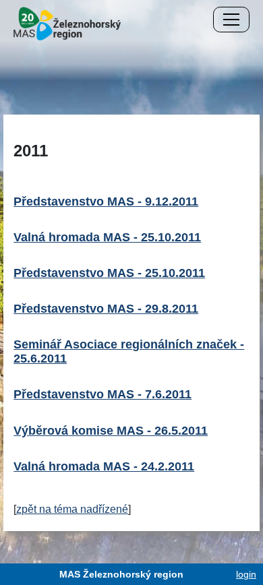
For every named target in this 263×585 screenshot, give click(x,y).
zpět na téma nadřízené (72, 509)
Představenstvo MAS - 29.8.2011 (105, 308)
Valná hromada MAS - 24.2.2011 (103, 466)
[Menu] (231, 19)
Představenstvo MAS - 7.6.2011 (102, 394)
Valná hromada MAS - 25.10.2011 (107, 237)
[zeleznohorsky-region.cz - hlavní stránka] (67, 22)
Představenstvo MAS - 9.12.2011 (105, 201)
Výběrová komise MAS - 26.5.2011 (110, 430)
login (246, 574)
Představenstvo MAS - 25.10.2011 (109, 273)
